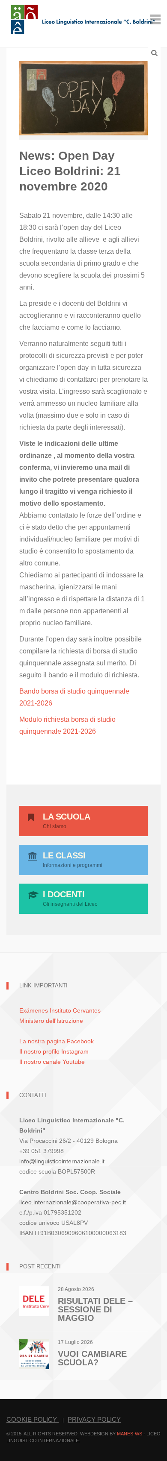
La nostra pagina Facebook (56, 1041)
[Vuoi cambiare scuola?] (34, 1354)
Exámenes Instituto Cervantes (60, 1010)
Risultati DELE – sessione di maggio (95, 1309)
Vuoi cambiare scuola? (92, 1358)
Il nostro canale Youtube (52, 1061)
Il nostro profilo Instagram (54, 1051)
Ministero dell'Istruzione (51, 1020)
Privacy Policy (94, 1419)
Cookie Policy (32, 1419)
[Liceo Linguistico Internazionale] (83, 18)
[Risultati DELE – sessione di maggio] (34, 1301)
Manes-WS (129, 1433)
